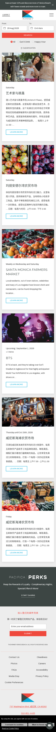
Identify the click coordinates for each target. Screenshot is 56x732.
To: (30, 24)
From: (4, 24)
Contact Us (14, 657)
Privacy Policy (42, 676)
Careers (42, 663)
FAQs (14, 670)
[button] (52, 5)
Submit (28, 634)
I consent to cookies (14, 725)
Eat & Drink (24, 42)
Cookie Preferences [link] (14, 682)
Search (28, 35)
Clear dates (29, 48)
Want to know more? (41, 725)
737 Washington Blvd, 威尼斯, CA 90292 (28, 706)
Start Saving (28, 595)
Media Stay (14, 676)
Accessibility (42, 670)
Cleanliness (42, 657)
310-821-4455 (28, 713)
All (14, 42)
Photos (14, 663)
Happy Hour (40, 42)
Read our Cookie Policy (10, 728)
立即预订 (6, 15)
